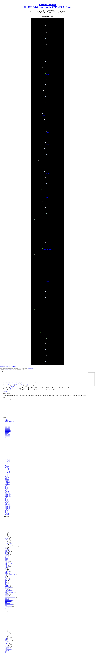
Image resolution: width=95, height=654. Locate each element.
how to (6, 570)
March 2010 (7, 502)
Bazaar (6, 408)
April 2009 (7, 513)
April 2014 (7, 454)
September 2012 (8, 472)
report (6, 608)
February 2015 (7, 449)
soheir (6, 618)
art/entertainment (8, 520)
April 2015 (7, 447)
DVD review (7, 549)
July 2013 (6, 463)
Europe (6, 553)
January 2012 (7, 480)
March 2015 (7, 448)
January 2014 (7, 457)
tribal (6, 639)
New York (6, 589)
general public (7, 561)
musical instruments (8, 587)
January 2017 (7, 439)
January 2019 (7, 428)
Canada (6, 536)
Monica (47, 197)
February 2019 (7, 427)
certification (7, 539)
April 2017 (7, 437)
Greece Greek (7, 566)
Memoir (6, 583)
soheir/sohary (7, 619)
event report (7, 554)
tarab (6, 631)
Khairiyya (6, 578)
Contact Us (7, 412)
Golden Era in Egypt (8, 563)
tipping (6, 634)
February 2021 (7, 426)
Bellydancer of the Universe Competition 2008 (14, 378)
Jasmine (47, 144)
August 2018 (7, 432)
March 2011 (7, 490)
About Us (6, 409)
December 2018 (7, 429)
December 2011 (7, 481)
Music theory (7, 586)
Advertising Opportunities (9, 411)
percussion (7, 596)
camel (6, 534)
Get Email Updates (8, 414)
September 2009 (8, 508)
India (6, 572)
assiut (6, 522)
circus (6, 541)
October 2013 (7, 460)
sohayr (6, 617)
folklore (6, 559)
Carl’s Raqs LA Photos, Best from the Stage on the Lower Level (16, 380)
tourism (6, 635)
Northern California (8, 590)
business (6, 532)
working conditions (8, 649)
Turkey (6, 642)
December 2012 (7, 470)
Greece (6, 565)
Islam (6, 576)
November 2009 (8, 506)
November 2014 (8, 450)
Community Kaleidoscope (9, 406)
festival (6, 556)
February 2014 (7, 456)
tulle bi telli (7, 641)
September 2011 (7, 484)
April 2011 (7, 489)
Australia (6, 525)
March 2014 (7, 455)
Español (6, 552)
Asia (5, 521)
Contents (6, 401)
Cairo (6, 533)
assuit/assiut (7, 524)
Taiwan (6, 628)
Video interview (7, 646)
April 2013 (7, 466)
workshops (7, 650)
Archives (6, 404)
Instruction (7, 573)
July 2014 (6, 453)
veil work (6, 645)
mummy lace (7, 585)
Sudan (6, 626)
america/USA (7, 518)
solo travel (6, 620)
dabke (6, 548)
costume (6, 544)
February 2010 (7, 503)
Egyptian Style (7, 551)
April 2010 (7, 501)
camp (6, 535)
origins (6, 593)
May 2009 (6, 512)
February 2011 (7, 491)
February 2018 (7, 434)
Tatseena (47, 299)
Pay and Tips (7, 594)
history (6, 569)
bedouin (6, 527)
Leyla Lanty (47, 173)
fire (5, 557)
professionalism (7, 603)
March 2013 (7, 467)
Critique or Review (8, 545)
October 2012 (7, 471)
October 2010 (7, 495)
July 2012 (6, 474)
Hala (43, 115)
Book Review (7, 530)
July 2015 (6, 445)
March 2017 (7, 438)
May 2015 (6, 446)
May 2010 (6, 500)
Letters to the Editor (9, 369)
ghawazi (6, 562)
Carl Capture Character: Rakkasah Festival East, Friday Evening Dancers (18, 376)
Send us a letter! (30, 368)
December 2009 (7, 505)
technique (6, 632)
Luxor (6, 581)
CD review (7, 538)
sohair (6, 616)
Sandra (47, 281)
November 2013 (8, 459)
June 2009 (6, 511)
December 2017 (7, 436)
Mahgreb (6, 582)
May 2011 (6, 488)
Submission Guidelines (9, 410)
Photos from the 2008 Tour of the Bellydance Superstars (15, 374)
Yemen (6, 651)
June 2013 (6, 464)
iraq (5, 575)
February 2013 (7, 468)
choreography (7, 540)
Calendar (6, 402)
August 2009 (7, 509)
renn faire (6, 607)
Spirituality (7, 624)
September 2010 (8, 496)
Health (6, 568)
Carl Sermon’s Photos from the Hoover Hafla (13, 372)
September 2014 (8, 452)
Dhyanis (47, 74)
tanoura (6, 629)
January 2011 (7, 492)
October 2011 (7, 483)
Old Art (6, 591)
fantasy (6, 555)
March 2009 (7, 514)
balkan (6, 526)
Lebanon (6, 580)
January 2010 (7, 504)
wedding (6, 648)
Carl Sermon (50, 15)
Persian (6, 598)
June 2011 (6, 487)
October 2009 (7, 507)
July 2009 (6, 510)
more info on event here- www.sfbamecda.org (8, 366)
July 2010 (6, 498)
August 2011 (7, 485)
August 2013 (7, 462)
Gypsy (6, 567)
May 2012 (6, 476)
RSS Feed (6, 413)
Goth (6, 564)
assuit (6, 523)
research (6, 609)
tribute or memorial (8, 640)
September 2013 (8, 461)
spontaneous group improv (9, 625)
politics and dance (8, 601)
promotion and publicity (9, 604)
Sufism (6, 627)
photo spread (7, 599)
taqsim (6, 630)
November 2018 (8, 430)
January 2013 (7, 469)
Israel (6, 577)
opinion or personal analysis (10, 592)
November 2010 (8, 494)
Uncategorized (7, 644)
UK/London (7, 643)
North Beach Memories (9, 405)
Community (7, 542)
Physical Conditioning (9, 600)
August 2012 (7, 473)
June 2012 (6, 475)
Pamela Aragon (5, 391)
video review (7, 647)
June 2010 (6, 499)
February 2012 (7, 479)
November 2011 (7, 482)
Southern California (8, 622)
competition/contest (8, 543)
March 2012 (7, 478)
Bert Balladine (7, 529)
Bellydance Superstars (9, 528)
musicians (6, 588)
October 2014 (7, 451)
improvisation (7, 571)
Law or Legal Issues (8, 579)
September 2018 (8, 431)
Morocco (6, 584)
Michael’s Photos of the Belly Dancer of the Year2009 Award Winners (17, 382)
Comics (6, 403)
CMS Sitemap (7, 420)
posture (6, 602)
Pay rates (6, 595)
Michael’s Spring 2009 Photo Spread (11, 386)
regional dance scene (8, 606)
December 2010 (7, 493)
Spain (6, 623)
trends (6, 638)
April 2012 (7, 477)
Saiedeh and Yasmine (47, 249)
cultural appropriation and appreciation (11, 546)
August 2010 (7, 497)
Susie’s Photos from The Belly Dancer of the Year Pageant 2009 (16, 384)
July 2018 (6, 433)
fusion (6, 560)
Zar (5, 652)
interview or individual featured (10, 574)
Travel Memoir (7, 637)
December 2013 (7, 458)
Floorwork (7, 558)
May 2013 (6, 465)
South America (7, 621)
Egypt (6, 550)
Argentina (6, 519)
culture (6, 547)
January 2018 (7, 435)
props (6, 605)
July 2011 (6, 486)
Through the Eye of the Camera (11, 388)
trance (6, 636)
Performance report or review (10, 597)
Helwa (47, 132)
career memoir (7, 537)
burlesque (6, 531)
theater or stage (7, 633)
